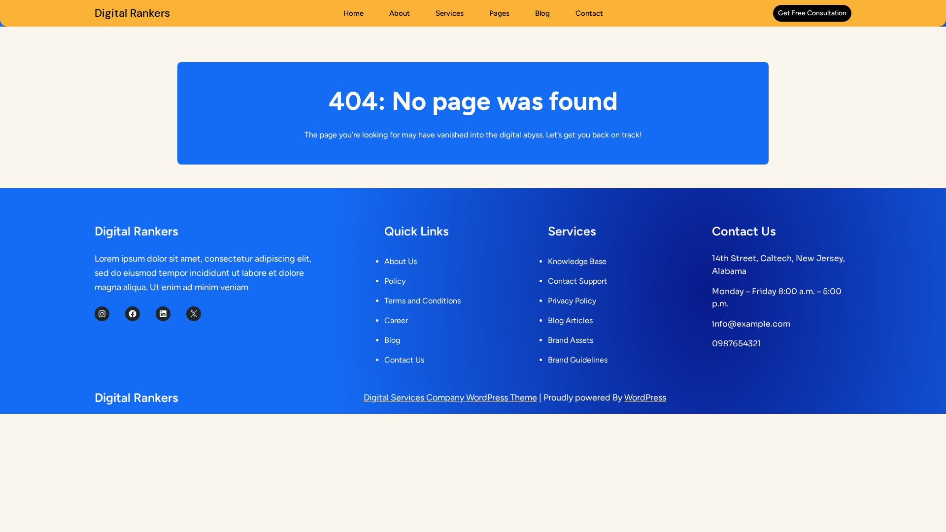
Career (396, 320)
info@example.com (751, 324)
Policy (394, 281)
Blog (392, 340)
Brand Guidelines (578, 360)
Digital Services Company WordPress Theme (450, 397)
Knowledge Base (577, 261)
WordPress (645, 397)
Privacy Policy (572, 300)
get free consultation (812, 13)
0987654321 (736, 343)
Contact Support (577, 281)
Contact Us (404, 360)
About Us (400, 261)
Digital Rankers (132, 13)
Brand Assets (570, 340)
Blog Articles (570, 320)
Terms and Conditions (422, 300)
